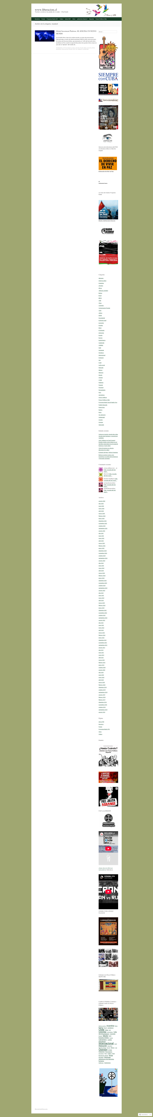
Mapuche (91, 19)
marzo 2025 (102, 543)
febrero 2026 (102, 516)
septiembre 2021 (103, 645)
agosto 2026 (102, 501)
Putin (113, 1053)
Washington (107, 1063)
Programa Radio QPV (52, 19)
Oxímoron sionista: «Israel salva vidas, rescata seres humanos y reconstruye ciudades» (108, 436)
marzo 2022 (102, 632)
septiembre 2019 (103, 692)
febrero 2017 (102, 699)
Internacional (65, 49)
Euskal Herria (102, 340)
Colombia (101, 305)
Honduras (101, 352)
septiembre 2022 (103, 617)
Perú (74, 49)
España (100, 335)
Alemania (101, 278)
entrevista (58, 49)
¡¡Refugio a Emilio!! (103, 290)
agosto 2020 (102, 670)
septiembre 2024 (103, 558)
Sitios (73, 19)
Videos (61, 19)
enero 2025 (101, 548)
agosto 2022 (102, 620)
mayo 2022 (101, 627)
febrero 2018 (102, 697)
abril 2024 (101, 570)
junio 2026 (101, 506)
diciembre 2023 (103, 580)
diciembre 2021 (103, 640)
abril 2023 (101, 600)
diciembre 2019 (103, 687)
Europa (100, 337)
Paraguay (101, 387)
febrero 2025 (102, 545)
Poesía (43, 19)
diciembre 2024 (103, 550)
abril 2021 (101, 657)
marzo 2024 (102, 573)
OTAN (100, 380)
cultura (100, 313)
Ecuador (101, 325)
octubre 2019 (102, 689)
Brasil (81, 47)
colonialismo (110, 1032)
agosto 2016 (102, 712)
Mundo (70, 49)
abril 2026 (101, 511)
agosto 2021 (102, 647)
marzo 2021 (102, 660)
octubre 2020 (102, 667)
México (100, 370)
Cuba (100, 310)
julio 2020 (101, 672)
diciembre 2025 (103, 521)
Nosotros (37, 19)
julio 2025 (101, 533)
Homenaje (101, 350)
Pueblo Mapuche (103, 405)
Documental (102, 318)
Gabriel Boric (103, 1040)
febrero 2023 (102, 605)
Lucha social (102, 365)
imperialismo (102, 1041)
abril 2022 (101, 630)
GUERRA (101, 345)
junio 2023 (101, 595)
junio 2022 (101, 625)
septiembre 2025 (103, 528)
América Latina (102, 1026)
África (100, 288)
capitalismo (110, 1028)
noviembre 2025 (103, 523)
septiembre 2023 (103, 588)
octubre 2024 (102, 555)
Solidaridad (85, 49)
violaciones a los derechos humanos (106, 1060)
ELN (110, 1036)
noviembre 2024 (103, 553)
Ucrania (101, 419)
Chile (85, 47)
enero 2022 (101, 637)
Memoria (101, 372)
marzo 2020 (102, 682)
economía (89, 47)
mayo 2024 (101, 568)
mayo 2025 (101, 538)
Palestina (101, 382)
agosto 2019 (102, 694)
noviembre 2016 (103, 704)
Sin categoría (79, 49)
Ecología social (102, 320)
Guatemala (101, 342)
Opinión (101, 377)
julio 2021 (101, 650)
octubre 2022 (102, 615)
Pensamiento (102, 390)
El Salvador (101, 330)
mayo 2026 (101, 508)
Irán (100, 360)
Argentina (101, 283)
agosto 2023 (102, 590)
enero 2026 (101, 518)
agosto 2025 (102, 530)
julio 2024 (101, 563)
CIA (110, 1030)
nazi (116, 1047)
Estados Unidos (104, 1038)
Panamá (101, 385)
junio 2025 (101, 535)
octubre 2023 (102, 585)
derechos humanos (104, 1034)
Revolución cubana (103, 1055)
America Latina (71, 47)
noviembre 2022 (103, 612)
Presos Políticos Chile (101, 19)
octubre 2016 (102, 707)
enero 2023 (101, 607)
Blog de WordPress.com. (41, 1109)
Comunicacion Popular (104, 308)
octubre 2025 (102, 526)
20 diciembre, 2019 (61, 47)
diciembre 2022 (103, 610)
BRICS (100, 298)
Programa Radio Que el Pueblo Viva (108, 402)
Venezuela (101, 424)
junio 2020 (101, 675)
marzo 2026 (102, 513)
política (109, 1053)
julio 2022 (101, 622)
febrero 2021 (102, 662)
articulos (77, 47)
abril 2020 (101, 680)
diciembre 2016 (103, 702)
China (100, 303)
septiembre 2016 (103, 709)
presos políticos (103, 397)
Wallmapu (101, 1062)
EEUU (93, 47)
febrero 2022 (102, 635)
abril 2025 (101, 540)
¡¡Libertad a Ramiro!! (82, 19)
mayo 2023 (101, 598)
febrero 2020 (102, 684)
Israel (100, 362)
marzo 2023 (102, 603)
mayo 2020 (101, 677)
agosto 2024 (102, 560)
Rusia (100, 412)
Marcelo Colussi (102, 1047)
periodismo (102, 395)
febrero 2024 (102, 575)
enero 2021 (101, 665)
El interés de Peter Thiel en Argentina (108, 452)
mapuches (109, 1045)
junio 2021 (101, 652)
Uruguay (101, 422)
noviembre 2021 (103, 642)
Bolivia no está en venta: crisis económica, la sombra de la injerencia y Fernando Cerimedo (108, 456)
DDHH (100, 315)
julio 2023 (101, 593)
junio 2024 (101, 565)
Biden (116, 1026)
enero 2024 (101, 578)
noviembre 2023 (103, 583)
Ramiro (100, 409)
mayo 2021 (101, 655)
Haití (100, 347)
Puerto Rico (102, 407)
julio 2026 (101, 503)
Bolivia (100, 293)
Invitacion (101, 357)
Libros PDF (68, 19)
